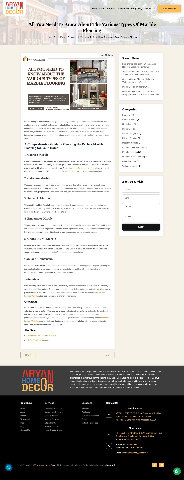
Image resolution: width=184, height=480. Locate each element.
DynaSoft (110, 465)
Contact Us (149, 9)
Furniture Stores (129, 120)
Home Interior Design (53, 430)
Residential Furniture (53, 408)
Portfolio (111, 9)
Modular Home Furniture (133, 147)
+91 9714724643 (137, 448)
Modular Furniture (130, 143)
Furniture (126, 115)
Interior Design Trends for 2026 (136, 87)
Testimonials (123, 9)
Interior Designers (130, 133)
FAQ (140, 9)
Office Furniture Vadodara (38, 340)
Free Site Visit (169, 8)
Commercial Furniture (54, 412)
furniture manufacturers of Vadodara (81, 168)
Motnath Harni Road (90, 423)
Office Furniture (129, 161)
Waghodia (86, 412)
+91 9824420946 (130, 444)
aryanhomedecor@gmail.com (135, 453)
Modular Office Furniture (133, 157)
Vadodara (85, 408)
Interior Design (128, 129)
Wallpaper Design (130, 166)
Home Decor (128, 124)
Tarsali (84, 419)
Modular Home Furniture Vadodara (42, 336)
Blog (133, 9)
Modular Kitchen (129, 152)
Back (28, 355)
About (102, 9)
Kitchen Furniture (130, 138)
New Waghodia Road (90, 416)
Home (94, 9)
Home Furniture (51, 426)
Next (107, 355)
